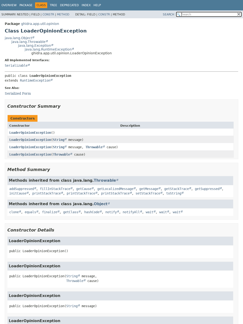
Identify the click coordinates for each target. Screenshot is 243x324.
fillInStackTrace (55, 189)
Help (97, 5)
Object (100, 204)
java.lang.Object (18, 38)
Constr (48, 14)
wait (149, 212)
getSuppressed (207, 189)
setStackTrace (148, 193)
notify (111, 212)
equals (30, 212)
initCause (17, 193)
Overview (9, 5)
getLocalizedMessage (115, 189)
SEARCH (168, 14)
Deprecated (69, 5)
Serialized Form (18, 93)
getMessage (148, 189)
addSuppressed (21, 189)
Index (86, 5)
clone (14, 212)
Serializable (16, 65)
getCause (83, 189)
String (58, 140)
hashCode (91, 212)
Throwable (94, 147)
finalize (49, 212)
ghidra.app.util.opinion (40, 24)
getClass (70, 212)
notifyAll (131, 212)
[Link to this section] (64, 106)
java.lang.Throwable (28, 42)
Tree (53, 5)
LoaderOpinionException (30, 132)
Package (26, 5)
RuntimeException (35, 80)
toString (173, 193)
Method (63, 14)
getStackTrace (176, 189)
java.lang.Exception (34, 45)
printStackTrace (46, 193)
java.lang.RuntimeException (48, 49)
